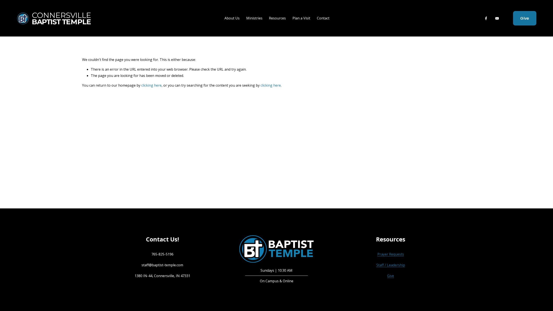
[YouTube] (497, 18)
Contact (323, 18)
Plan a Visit (301, 18)
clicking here (151, 85)
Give (524, 18)
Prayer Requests (390, 254)
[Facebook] (486, 18)
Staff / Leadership (390, 265)
